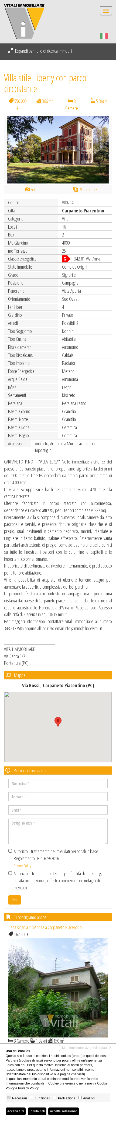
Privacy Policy (22, 865)
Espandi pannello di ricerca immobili (43, 51)
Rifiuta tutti (37, 1111)
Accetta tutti (15, 1111)
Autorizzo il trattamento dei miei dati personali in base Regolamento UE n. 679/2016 (56, 858)
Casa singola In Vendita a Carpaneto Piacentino (45, 927)
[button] (12, 150)
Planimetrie (87, 189)
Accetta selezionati (63, 1111)
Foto (33, 189)
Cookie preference (62, 1083)
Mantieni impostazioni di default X (86, 1048)
